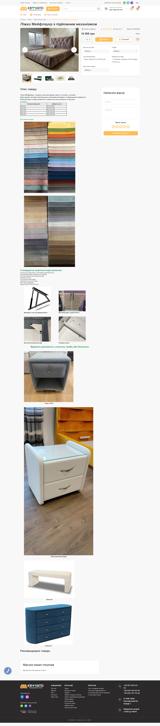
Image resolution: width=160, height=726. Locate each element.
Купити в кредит (52, 15)
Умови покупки (25, 3)
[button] (25, 50)
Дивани (67, 693)
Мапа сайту (55, 697)
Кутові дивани (69, 701)
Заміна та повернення (40, 3)
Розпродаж (37, 15)
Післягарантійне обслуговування (99, 693)
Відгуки (53, 691)
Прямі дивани (69, 699)
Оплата (67, 3)
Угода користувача (94, 695)
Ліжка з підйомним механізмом (75, 697)
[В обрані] (138, 39)
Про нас (53, 688)
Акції (24, 15)
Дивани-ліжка (69, 705)
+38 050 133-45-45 (132, 690)
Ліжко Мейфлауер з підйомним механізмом (62, 20)
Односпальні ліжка (40, 20)
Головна (23, 20)
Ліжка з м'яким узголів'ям (73, 695)
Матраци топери (70, 691)
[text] (113, 126)
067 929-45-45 (115, 10)
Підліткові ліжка (70, 703)
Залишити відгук (121, 133)
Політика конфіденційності (97, 691)
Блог (52, 693)
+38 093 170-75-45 (132, 693)
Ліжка (30, 20)
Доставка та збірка (56, 3)
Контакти (54, 695)
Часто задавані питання (96, 688)
